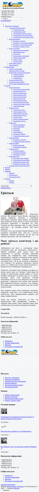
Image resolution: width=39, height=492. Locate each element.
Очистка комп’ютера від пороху (21, 104)
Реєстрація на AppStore (19, 134)
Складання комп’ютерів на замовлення (19, 166)
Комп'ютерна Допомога (15, 486)
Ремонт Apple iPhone (18, 126)
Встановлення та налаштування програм (19, 72)
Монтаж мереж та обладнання (21, 56)
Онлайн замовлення (12, 343)
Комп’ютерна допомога (15, 63)
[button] (19, 490)
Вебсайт (17, 488)
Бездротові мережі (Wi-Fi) (16, 80)
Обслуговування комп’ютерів (21, 102)
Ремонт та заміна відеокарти (20, 119)
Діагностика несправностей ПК (21, 89)
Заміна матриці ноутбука (19, 112)
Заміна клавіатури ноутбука (20, 113)
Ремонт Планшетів (14, 138)
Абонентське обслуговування (21, 50)
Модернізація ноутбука (19, 121)
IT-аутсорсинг (16, 54)
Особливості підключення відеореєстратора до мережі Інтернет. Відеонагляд (17, 418)
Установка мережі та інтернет (16, 82)
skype (3, 21)
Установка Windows (18, 74)
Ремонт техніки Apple (12, 400)
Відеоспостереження (14, 39)
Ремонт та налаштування (15, 69)
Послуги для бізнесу (14, 48)
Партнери (11, 182)
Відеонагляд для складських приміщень (23, 43)
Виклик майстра (11, 383)
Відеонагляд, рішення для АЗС (21, 46)
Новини (7, 169)
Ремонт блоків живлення (19, 97)
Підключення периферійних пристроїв (19, 84)
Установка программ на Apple (21, 136)
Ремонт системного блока (20, 93)
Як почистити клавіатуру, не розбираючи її (16, 431)
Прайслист (12, 173)
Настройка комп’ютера (19, 91)
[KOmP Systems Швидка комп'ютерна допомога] (13, 9)
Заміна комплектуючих (19, 98)
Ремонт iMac (16, 130)
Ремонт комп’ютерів (14, 87)
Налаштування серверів (19, 58)
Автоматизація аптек (18, 30)
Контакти (11, 180)
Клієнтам (8, 171)
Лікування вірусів (14, 149)
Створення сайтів (17, 61)
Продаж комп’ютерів (14, 177)
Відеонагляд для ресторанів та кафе (22, 45)
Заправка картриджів (18, 145)
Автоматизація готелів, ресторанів (22, 33)
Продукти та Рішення (12, 26)
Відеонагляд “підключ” (19, 41)
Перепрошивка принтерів (20, 147)
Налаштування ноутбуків (20, 115)
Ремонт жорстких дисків (19, 95)
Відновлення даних (14, 156)
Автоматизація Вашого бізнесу (17, 28)
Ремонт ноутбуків (14, 108)
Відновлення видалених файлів (21, 160)
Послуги (7, 85)
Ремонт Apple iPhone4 (19, 125)
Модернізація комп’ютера (20, 100)
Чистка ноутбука (17, 117)
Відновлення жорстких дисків (21, 162)
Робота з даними (17, 59)
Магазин (7, 167)
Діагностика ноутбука (19, 110)
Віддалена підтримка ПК (14, 347)
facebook (8, 21)
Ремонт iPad (16, 128)
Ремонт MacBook (17, 132)
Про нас (7, 179)
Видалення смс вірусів (19, 154)
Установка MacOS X (18, 76)
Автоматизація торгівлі (19, 31)
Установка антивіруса (19, 151)
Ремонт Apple (12, 123)
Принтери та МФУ (14, 143)
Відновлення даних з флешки (21, 158)
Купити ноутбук (13, 175)
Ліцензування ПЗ (13, 65)
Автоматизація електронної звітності (23, 35)
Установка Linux (17, 78)
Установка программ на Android (21, 141)
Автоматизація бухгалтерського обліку (23, 37)
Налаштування (9, 67)
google (3, 484)
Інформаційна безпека (19, 52)
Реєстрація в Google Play (19, 139)
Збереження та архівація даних (21, 164)
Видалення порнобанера (19, 152)
